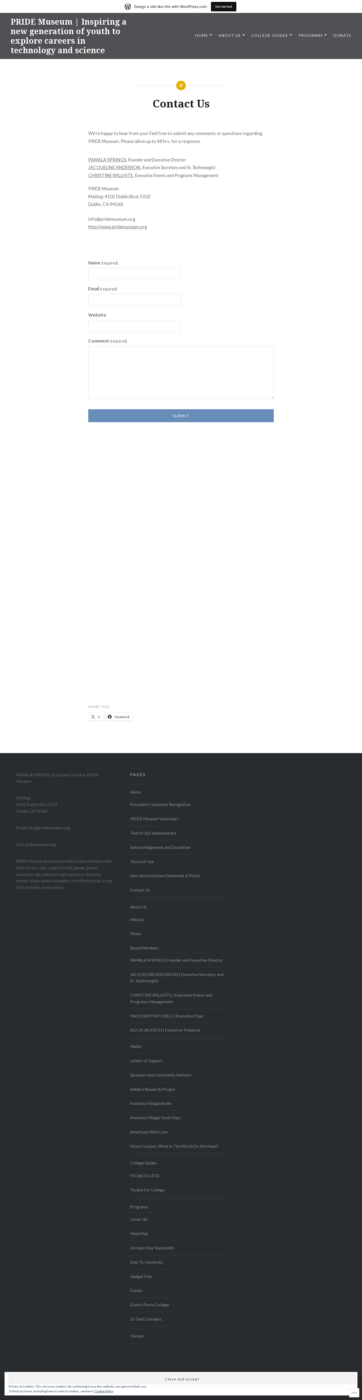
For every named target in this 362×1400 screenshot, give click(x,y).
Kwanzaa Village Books (151, 1103)
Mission (137, 919)
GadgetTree (141, 1276)
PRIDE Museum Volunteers (154, 818)
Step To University (146, 1262)
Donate (342, 35)
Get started (223, 6)
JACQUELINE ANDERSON (114, 167)
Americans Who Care (149, 1131)
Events (136, 1290)
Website (97, 315)
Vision (135, 933)
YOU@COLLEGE (145, 1175)
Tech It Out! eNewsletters (153, 833)
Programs (311, 35)
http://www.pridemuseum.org (117, 226)
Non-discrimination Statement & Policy (165, 875)
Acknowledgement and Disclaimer (160, 847)
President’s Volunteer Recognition (160, 804)
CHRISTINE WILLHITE (110, 175)
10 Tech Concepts (146, 1319)
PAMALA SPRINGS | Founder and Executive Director (176, 960)
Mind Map (139, 1233)
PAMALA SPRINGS (107, 160)
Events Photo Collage (149, 1304)
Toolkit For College (147, 1189)
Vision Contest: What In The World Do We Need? (174, 1146)
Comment (107, 341)
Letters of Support (146, 1060)
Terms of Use (142, 861)
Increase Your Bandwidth (152, 1247)
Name (103, 262)
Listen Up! (139, 1219)
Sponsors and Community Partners (161, 1075)
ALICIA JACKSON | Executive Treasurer (165, 1030)
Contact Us (140, 890)
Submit (181, 415)
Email (102, 288)
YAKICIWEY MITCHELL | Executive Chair (167, 1016)
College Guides (269, 35)
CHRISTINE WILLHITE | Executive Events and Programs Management (171, 998)
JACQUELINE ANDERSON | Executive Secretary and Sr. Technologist (176, 977)
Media (135, 1046)
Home (201, 35)
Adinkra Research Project (152, 1089)
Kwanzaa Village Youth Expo (155, 1117)
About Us (230, 35)
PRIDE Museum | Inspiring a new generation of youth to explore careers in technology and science (69, 36)
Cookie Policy (103, 1391)
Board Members (144, 948)
